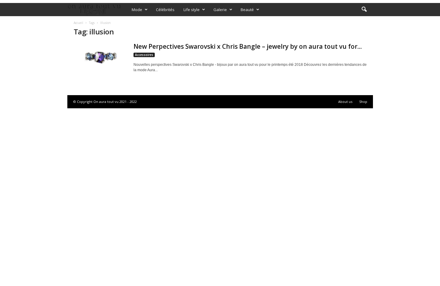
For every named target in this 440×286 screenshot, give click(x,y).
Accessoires (144, 55)
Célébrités (165, 9)
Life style (191, 9)
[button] (364, 9)
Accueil (78, 23)
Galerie (220, 9)
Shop (363, 101)
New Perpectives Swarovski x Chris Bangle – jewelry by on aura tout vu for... (247, 46)
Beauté (247, 9)
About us (345, 101)
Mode (137, 9)
